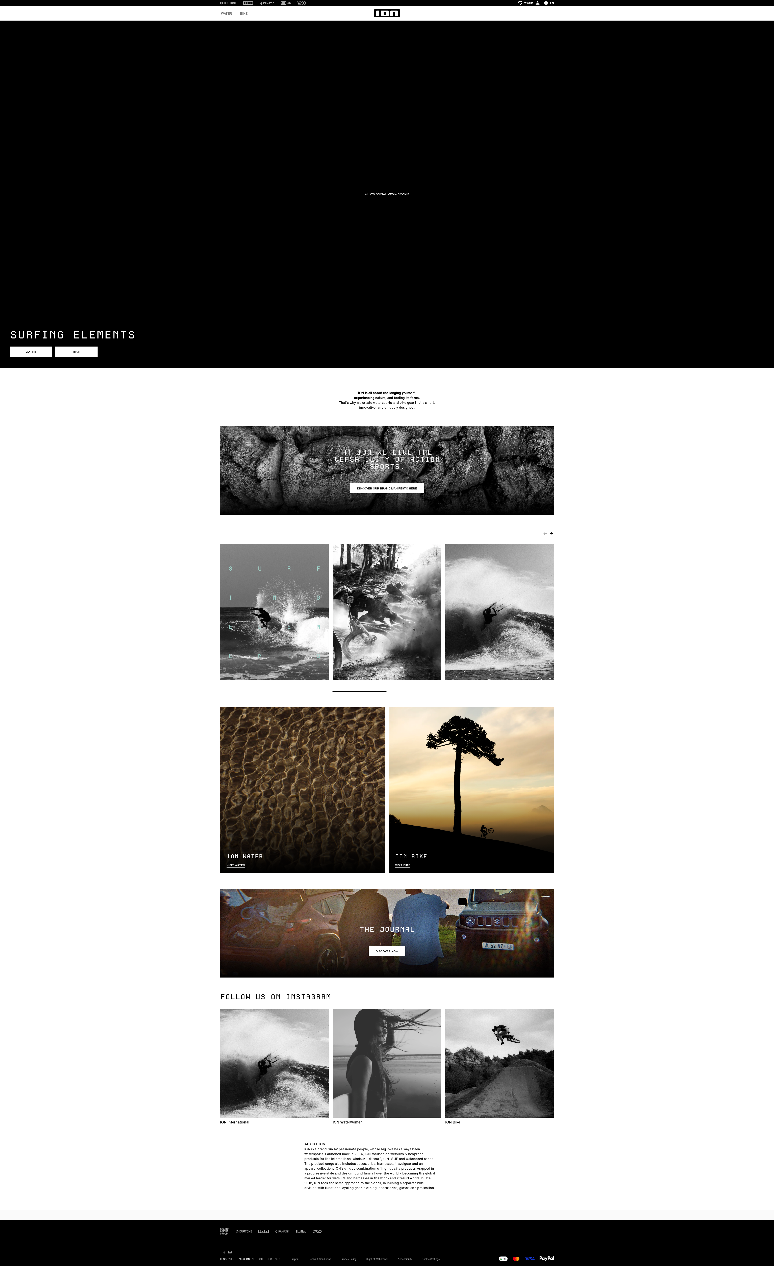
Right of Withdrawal (377, 1259)
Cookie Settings (431, 1259)
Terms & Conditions (320, 1259)
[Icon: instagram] (230, 1252)
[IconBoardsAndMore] (224, 1231)
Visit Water (236, 865)
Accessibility (405, 1259)
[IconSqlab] (286, 3)
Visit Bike (402, 865)
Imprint (295, 1259)
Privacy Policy (348, 1259)
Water (226, 13)
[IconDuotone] (228, 3)
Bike (244, 13)
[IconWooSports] (301, 3)
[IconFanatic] (267, 3)
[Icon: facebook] (224, 1252)
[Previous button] (545, 533)
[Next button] (551, 533)
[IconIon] (248, 3)
